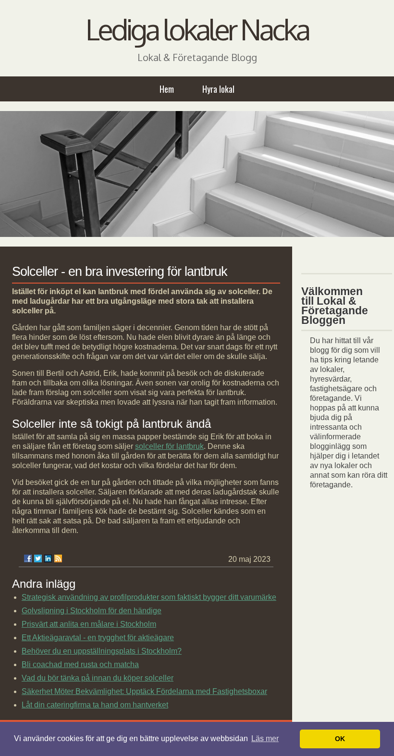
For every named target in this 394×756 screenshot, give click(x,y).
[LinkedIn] (48, 558)
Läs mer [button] (265, 738)
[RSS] (58, 558)
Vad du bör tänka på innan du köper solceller (97, 678)
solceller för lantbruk (169, 446)
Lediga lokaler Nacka (197, 29)
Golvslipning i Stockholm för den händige (91, 611)
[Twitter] (38, 558)
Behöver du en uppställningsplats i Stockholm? (102, 651)
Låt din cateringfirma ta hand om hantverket (95, 705)
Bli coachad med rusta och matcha (80, 664)
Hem (167, 89)
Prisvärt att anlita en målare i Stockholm (89, 624)
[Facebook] (28, 558)
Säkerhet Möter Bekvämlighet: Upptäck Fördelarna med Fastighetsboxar (144, 691)
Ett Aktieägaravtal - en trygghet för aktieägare (98, 637)
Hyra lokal (218, 89)
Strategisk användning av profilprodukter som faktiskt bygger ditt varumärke (149, 597)
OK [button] (340, 739)
